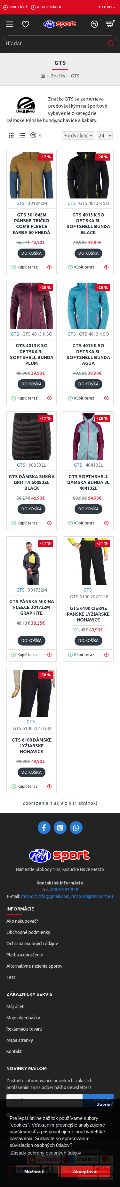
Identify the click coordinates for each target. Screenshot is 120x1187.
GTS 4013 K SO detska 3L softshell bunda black (88, 223)
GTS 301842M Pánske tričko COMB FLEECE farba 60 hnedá (31, 223)
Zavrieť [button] (105, 1104)
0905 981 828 (64, 889)
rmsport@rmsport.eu (92, 896)
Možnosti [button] (34, 1171)
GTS (20, 203)
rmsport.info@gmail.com (45, 896)
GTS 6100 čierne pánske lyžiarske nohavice (88, 614)
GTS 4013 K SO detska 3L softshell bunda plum (31, 354)
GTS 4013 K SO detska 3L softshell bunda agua (88, 354)
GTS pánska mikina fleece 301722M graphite (31, 607)
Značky (58, 75)
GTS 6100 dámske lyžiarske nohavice (32, 745)
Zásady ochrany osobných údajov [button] (46, 1153)
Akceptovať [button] (86, 1171)
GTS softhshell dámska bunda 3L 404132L (88, 482)
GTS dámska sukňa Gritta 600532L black (32, 482)
